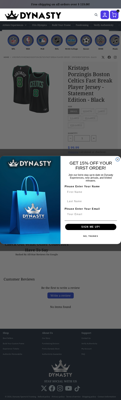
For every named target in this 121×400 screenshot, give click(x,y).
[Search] (96, 14)
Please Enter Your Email (82, 208)
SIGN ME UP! (90, 226)
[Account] (105, 15)
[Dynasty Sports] (37, 14)
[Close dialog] (118, 159)
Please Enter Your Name (82, 186)
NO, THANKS (90, 236)
